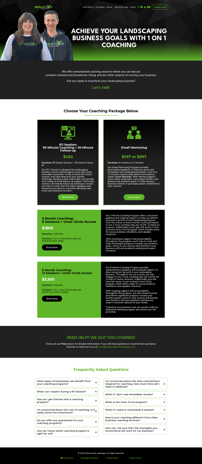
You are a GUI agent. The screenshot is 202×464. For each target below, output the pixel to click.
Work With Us (88, 7)
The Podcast (100, 7)
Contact (133, 7)
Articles (109, 7)
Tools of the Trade (121, 7)
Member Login (160, 7)
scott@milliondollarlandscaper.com (116, 346)
